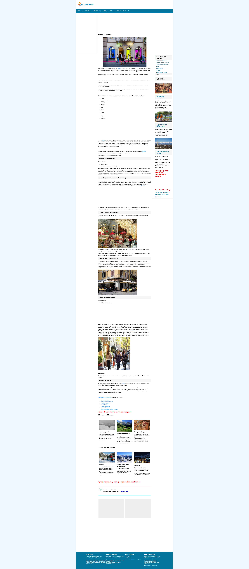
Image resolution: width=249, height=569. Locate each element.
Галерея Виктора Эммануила (162, 64)
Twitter (128, 556)
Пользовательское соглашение (150, 565)
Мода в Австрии (104, 404)
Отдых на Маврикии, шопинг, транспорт (109, 409)
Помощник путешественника (104, 397)
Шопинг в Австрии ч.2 (105, 403)
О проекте (89, 554)
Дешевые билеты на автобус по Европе (162, 193)
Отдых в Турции (121, 10)
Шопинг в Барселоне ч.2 (106, 407)
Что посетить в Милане (161, 60)
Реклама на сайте (109, 563)
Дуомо (157, 66)
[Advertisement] (87, 34)
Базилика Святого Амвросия (162, 62)
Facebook (129, 557)
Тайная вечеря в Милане (161, 72)
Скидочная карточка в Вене (107, 401)
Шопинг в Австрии (105, 400)
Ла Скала (158, 70)
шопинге (144, 151)
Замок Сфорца (159, 68)
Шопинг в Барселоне (105, 406)
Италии (119, 68)
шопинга (133, 330)
